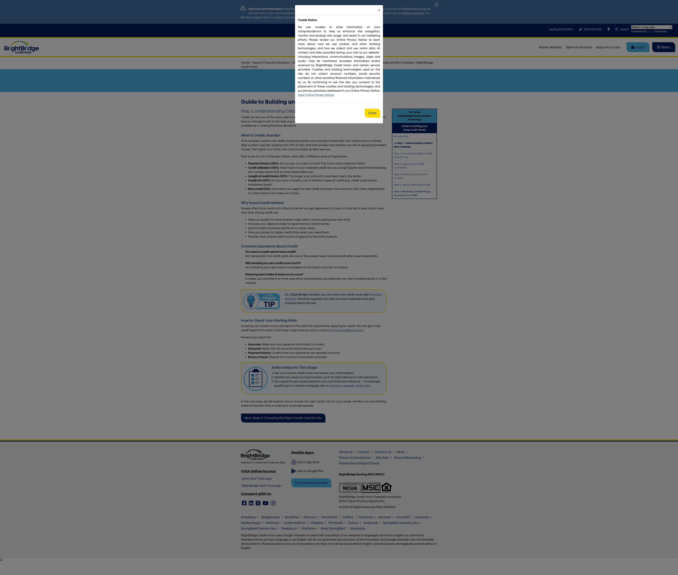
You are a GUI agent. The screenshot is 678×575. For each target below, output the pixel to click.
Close (372, 113)
